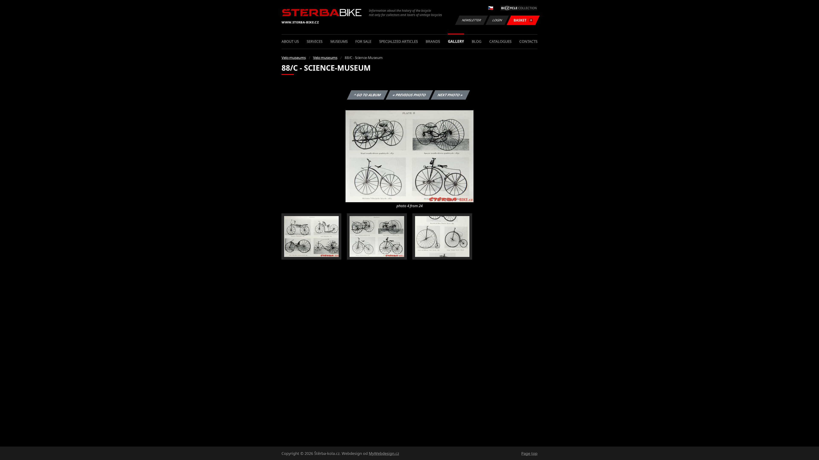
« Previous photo (409, 95)
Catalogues (500, 41)
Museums (339, 41)
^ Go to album (367, 95)
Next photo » (450, 95)
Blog (476, 41)
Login (497, 20)
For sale (363, 41)
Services (314, 41)
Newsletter (471, 20)
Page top (529, 453)
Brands (433, 41)
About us (290, 41)
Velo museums (294, 57)
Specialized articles (398, 41)
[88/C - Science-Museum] (409, 155)
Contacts (528, 41)
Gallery (456, 41)
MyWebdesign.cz (384, 453)
